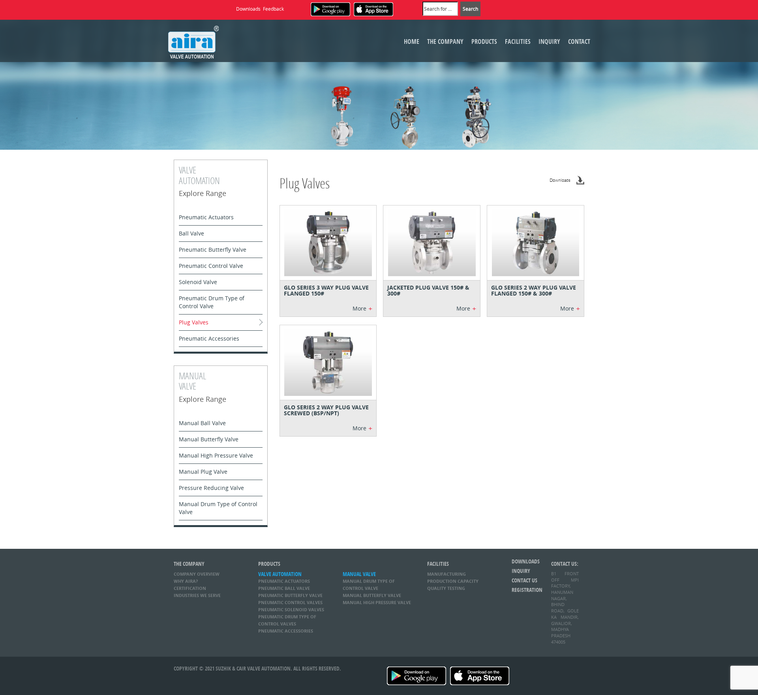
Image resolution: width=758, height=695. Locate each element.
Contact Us (524, 580)
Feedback (273, 9)
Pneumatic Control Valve (211, 265)
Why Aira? (186, 581)
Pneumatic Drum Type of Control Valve (211, 302)
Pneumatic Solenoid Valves (291, 609)
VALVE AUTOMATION (280, 574)
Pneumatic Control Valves (290, 602)
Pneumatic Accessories (209, 338)
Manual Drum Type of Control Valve (218, 508)
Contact (579, 42)
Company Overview (197, 574)
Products (484, 42)
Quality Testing (446, 588)
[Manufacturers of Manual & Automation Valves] (193, 41)
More (362, 309)
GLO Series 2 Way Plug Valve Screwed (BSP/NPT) (326, 410)
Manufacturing (446, 574)
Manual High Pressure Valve (216, 455)
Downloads (248, 9)
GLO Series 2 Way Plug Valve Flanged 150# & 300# (533, 290)
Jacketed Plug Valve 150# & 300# (428, 290)
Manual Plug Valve (203, 471)
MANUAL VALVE (359, 574)
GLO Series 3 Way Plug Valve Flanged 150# (326, 290)
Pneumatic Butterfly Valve (212, 249)
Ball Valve (191, 233)
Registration (525, 589)
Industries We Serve (197, 595)
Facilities (518, 42)
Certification (190, 588)
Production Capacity (452, 581)
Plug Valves (193, 322)
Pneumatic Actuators (206, 217)
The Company (445, 42)
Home (411, 42)
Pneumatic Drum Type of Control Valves (287, 620)
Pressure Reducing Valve (211, 488)
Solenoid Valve (198, 282)
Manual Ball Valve (202, 423)
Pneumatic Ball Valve (284, 588)
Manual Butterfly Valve (208, 439)
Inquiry (549, 42)
